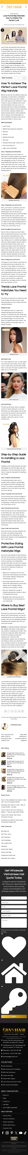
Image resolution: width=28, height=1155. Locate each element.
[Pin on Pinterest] (19, 711)
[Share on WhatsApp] (5, 711)
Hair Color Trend (6, 834)
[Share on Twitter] (12, 711)
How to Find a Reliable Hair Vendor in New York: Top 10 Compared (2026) (13, 801)
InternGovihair (20, 24)
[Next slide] (26, 2)
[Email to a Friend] (15, 711)
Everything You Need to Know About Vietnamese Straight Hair (12, 821)
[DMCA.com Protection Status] (14, 1138)
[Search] (26, 6)
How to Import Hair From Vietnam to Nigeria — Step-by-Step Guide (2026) (12, 811)
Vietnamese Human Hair (8, 855)
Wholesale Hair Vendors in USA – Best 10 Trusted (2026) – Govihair (13, 806)
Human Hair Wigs (14, 13)
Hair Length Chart (6, 843)
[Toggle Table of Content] (23, 78)
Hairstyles (4, 846)
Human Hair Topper (7, 849)
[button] (2, 7)
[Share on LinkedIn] (22, 711)
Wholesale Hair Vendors (8, 858)
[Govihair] (14, 6)
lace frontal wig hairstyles (14, 63)
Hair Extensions (5, 837)
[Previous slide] (2, 2)
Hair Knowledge (5, 840)
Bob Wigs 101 (5, 831)
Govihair (3, 627)
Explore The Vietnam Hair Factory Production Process (11, 816)
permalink (15, 718)
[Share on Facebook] (8, 711)
